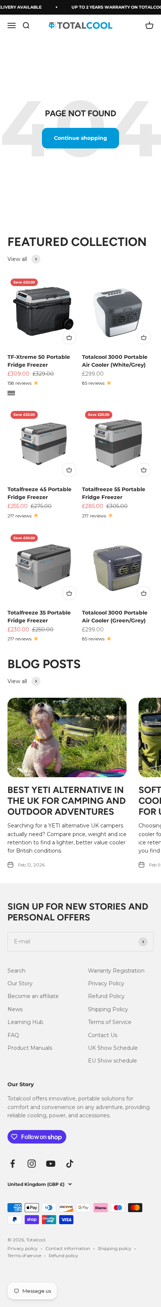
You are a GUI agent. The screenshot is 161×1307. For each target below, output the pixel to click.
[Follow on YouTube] (51, 1164)
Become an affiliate (33, 996)
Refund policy (63, 1255)
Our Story (20, 983)
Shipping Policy (108, 1009)
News (14, 1009)
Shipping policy (114, 1248)
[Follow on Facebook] (12, 1164)
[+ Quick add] (69, 337)
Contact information (67, 1248)
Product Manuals (29, 1048)
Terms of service (24, 1255)
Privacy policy (22, 1248)
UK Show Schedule (113, 1048)
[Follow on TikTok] (70, 1164)
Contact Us (102, 1035)
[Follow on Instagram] (32, 1164)
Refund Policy (106, 996)
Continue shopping (80, 138)
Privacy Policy (106, 983)
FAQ (13, 1035)
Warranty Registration (116, 970)
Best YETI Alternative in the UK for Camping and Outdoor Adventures (66, 800)
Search (16, 970)
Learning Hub (25, 1022)
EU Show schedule (112, 1060)
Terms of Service (109, 1022)
